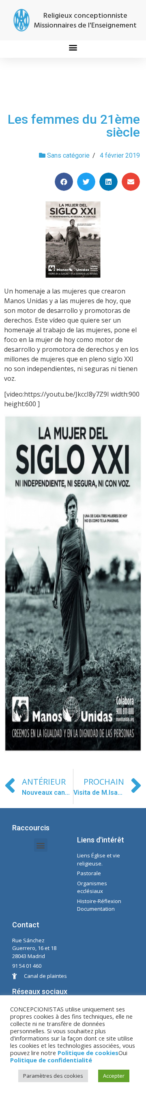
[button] (73, 47)
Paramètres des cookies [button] (53, 1075)
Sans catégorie (68, 155)
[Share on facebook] (64, 182)
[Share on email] (131, 182)
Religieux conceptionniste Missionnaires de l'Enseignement (85, 21)
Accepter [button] (114, 1075)
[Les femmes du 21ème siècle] (73, 239)
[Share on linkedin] (108, 182)
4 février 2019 (120, 155)
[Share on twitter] (86, 182)
